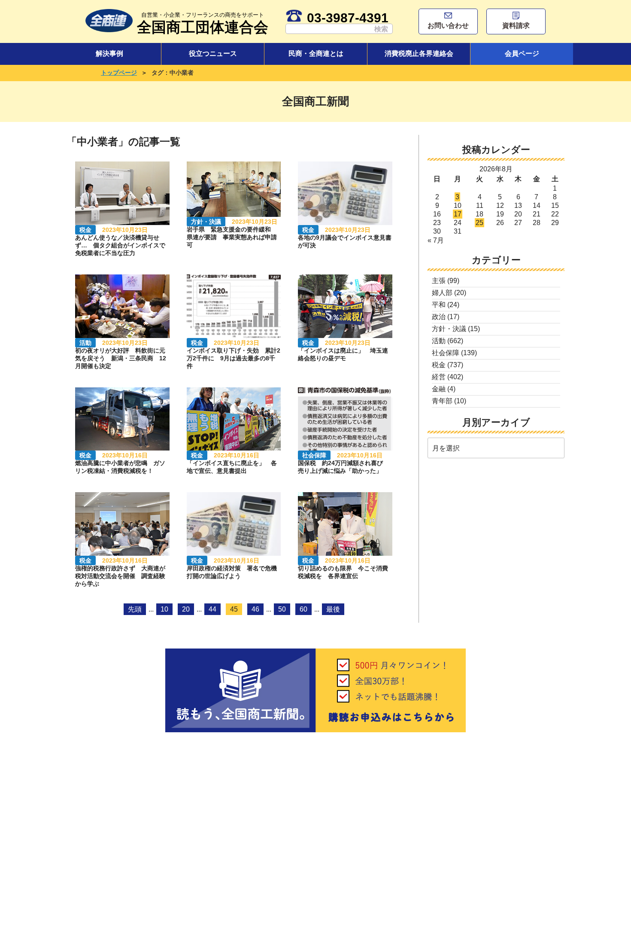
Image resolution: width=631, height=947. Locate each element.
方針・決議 (449, 328)
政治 (439, 316)
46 (255, 609)
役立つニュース (213, 53)
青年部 (442, 401)
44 (212, 609)
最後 (333, 609)
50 (282, 609)
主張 (439, 280)
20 (186, 609)
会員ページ (522, 53)
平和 (439, 304)
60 (303, 609)
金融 (439, 389)
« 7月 (436, 240)
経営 (439, 377)
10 (164, 609)
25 (479, 222)
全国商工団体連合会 (202, 23)
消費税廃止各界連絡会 (419, 53)
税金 (439, 364)
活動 (439, 340)
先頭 (135, 609)
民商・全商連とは (315, 53)
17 (457, 214)
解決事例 (109, 53)
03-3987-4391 (347, 17)
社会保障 (445, 352)
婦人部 (442, 292)
